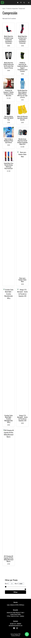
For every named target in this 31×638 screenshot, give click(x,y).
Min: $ (6, 583)
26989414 (19, 624)
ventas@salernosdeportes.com (15, 625)
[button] (24, 2)
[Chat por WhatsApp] (27, 634)
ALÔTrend (18, 635)
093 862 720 (13, 624)
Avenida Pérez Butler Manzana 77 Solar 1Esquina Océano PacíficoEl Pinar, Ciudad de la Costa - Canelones (15, 614)
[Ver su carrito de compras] (17, 2)
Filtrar (15, 592)
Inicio (3, 8)
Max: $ (16, 583)
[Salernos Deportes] (2, 2)
